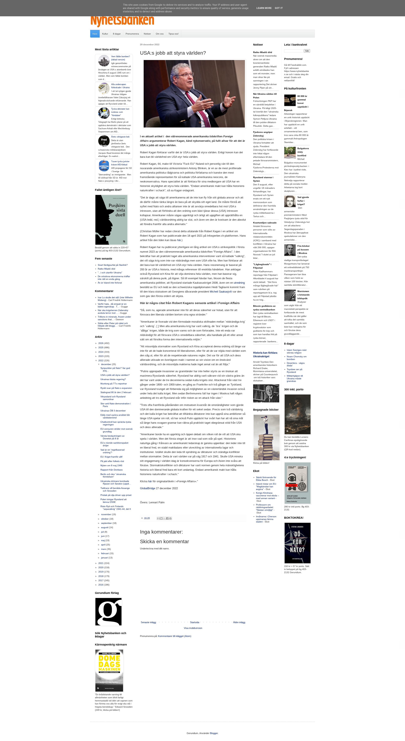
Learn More (264, 8)
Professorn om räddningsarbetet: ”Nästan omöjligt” (265, 507)
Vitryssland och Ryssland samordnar (112, 398)
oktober (105, 519)
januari (105, 557)
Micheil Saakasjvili (221, 291)
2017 (101, 580)
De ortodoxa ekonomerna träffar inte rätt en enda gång (114, 277)
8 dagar (117, 33)
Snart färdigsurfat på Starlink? (113, 265)
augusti (105, 527)
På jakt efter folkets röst (112, 461)
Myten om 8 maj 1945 (111, 465)
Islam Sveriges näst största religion (296, 351)
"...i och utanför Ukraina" (110, 272)
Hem (95, 33)
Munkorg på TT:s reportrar (113, 383)
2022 (101, 360)
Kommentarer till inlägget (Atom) (174, 636)
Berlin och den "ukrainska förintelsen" (113, 475)
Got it (279, 8)
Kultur (105, 33)
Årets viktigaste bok (120, 137)
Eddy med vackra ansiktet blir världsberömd (115, 416)
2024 (101, 352)
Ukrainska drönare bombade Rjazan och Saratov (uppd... (115, 482)
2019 (101, 571)
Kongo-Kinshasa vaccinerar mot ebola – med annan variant (267, 495)
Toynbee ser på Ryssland (294, 370)
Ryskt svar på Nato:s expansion (116, 388)
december (106, 364)
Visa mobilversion (193, 628)
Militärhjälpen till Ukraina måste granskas (295, 378)
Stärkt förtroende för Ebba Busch (266, 478)
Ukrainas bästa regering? (113, 379)
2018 (101, 576)
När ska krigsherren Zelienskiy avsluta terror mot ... (113, 311)
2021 (101, 563)
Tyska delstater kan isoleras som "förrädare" (120, 112)
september (106, 523)
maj (103, 540)
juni (103, 536)
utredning (239, 282)
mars (104, 549)
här (179, 240)
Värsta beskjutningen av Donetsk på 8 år (112, 437)
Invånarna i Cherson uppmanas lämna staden (266, 519)
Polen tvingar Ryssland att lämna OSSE (113, 500)
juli (102, 532)
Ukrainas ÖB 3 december (113, 410)
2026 (101, 343)
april (103, 544)
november (106, 514)
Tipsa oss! (173, 33)
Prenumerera (132, 33)
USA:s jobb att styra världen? (115, 375)
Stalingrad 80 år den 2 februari (115, 392)
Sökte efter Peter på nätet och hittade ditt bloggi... (113, 324)
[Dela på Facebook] (167, 518)
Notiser (147, 33)
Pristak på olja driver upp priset (115, 495)
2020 (101, 567)
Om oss (160, 33)
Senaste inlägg (148, 622)
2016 (101, 584)
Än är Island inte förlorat (110, 282)
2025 (101, 347)
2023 (101, 356)
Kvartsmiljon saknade (265, 222)
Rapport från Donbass (111, 469)
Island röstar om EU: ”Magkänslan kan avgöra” (266, 486)
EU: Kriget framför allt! (111, 456)
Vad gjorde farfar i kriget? (303, 201)
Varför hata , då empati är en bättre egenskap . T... (112, 305)
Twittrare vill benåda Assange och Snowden (115, 489)
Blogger (214, 733)
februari (105, 553)
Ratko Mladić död (106, 268)
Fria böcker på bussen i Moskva (303, 249)
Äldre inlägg (239, 622)
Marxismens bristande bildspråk (303, 295)
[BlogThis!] (161, 518)
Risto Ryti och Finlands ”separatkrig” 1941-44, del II (115, 507)
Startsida (194, 622)
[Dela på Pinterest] (170, 518)
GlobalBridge (147, 488)
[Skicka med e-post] (158, 518)
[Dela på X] (164, 518)
